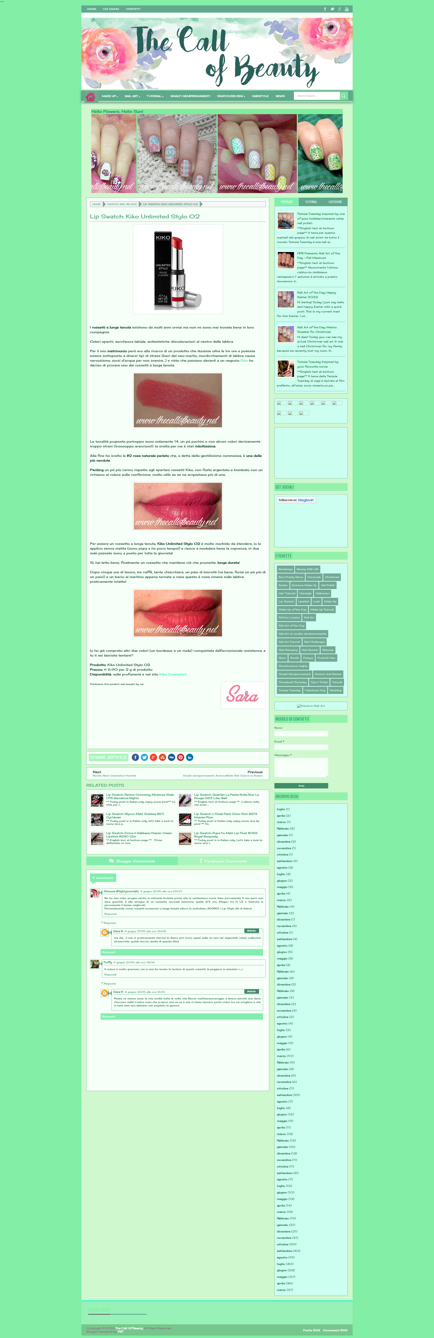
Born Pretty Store (291, 577)
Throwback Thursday (293, 682)
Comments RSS (335, 1330)
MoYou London (289, 617)
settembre (284, 861)
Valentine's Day (315, 690)
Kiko (244, 360)
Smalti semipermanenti (190, 96)
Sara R (118, 931)
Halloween (322, 593)
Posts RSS (311, 1330)
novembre (284, 848)
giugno (282, 880)
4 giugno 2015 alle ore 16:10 (145, 992)
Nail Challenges (314, 641)
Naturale (328, 650)
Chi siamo (111, 9)
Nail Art (309, 617)
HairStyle (260, 96)
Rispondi (110, 913)
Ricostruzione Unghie (293, 666)
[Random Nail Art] (311, 705)
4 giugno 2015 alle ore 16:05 (145, 931)
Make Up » (110, 96)
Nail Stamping (288, 650)
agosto (282, 867)
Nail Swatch (310, 650)
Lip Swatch (286, 601)
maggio (282, 887)
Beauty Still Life (307, 569)
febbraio (283, 828)
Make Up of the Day (292, 609)
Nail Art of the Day (291, 625)
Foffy (108, 962)
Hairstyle (305, 593)
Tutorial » (155, 96)
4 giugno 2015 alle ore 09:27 (161, 891)
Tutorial (337, 682)
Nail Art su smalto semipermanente (302, 633)
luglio (281, 809)
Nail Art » (132, 96)
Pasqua (308, 657)
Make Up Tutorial (322, 609)
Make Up (330, 601)
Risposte (110, 922)
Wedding (336, 690)
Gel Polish (328, 585)
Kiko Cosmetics (173, 674)
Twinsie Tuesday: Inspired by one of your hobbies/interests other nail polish (321, 218)
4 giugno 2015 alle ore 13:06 (134, 962)
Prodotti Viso (326, 657)
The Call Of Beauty (129, 1328)
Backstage (285, 569)
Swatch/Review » (231, 96)
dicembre (283, 841)
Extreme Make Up (304, 585)
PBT (120, 1331)
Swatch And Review (122, 204)
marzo (281, 822)
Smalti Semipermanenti (295, 674)
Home (91, 9)
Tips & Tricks (319, 682)
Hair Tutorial (287, 593)
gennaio (282, 835)
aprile (281, 815)
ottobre (282, 854)
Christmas (332, 577)
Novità (294, 657)
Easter (283, 585)
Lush (316, 601)
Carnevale (314, 577)
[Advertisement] (299, 452)
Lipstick (303, 601)
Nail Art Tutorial (289, 641)
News (280, 96)
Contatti (133, 9)
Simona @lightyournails (121, 891)
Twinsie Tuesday (290, 690)
